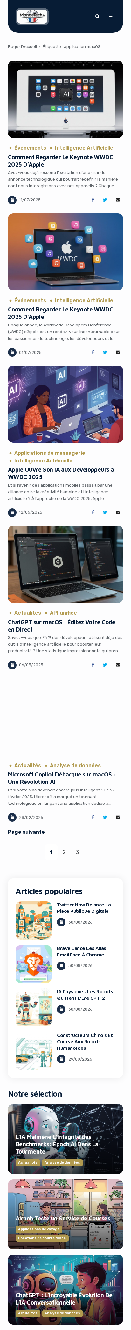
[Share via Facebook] (92, 200)
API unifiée (63, 613)
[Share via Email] (118, 200)
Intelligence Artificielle (84, 148)
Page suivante (26, 832)
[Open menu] (110, 16)
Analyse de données (75, 765)
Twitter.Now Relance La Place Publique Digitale (84, 908)
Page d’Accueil (22, 46)
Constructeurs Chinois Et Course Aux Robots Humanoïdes (85, 1041)
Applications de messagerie (49, 453)
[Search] (97, 16)
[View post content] (65, 99)
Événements (30, 148)
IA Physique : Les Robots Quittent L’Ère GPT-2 (85, 995)
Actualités (27, 613)
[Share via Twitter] (105, 200)
